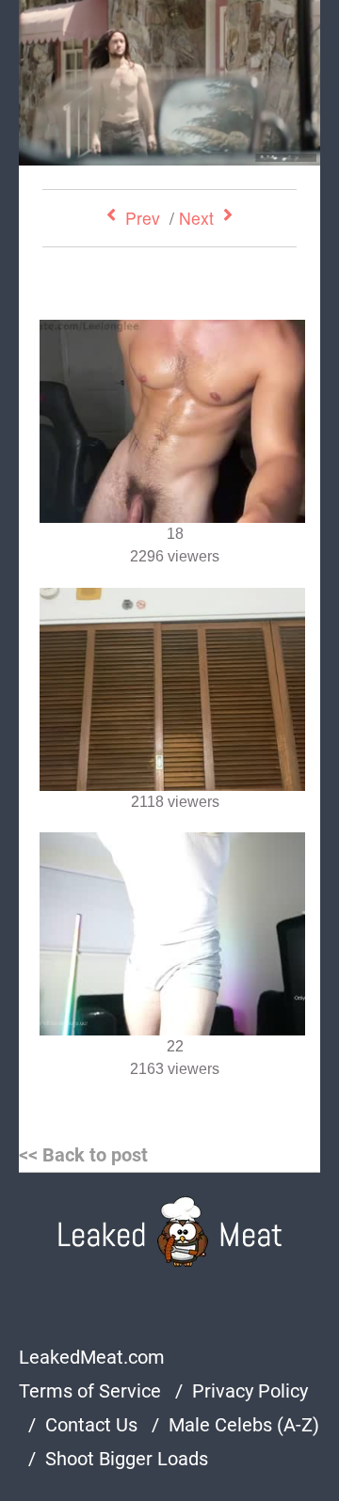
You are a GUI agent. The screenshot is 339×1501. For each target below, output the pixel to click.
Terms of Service (90, 1391)
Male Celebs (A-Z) (244, 1425)
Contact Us (91, 1425)
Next (196, 217)
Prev (143, 217)
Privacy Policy (250, 1391)
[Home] (169, 1232)
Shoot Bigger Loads (126, 1458)
